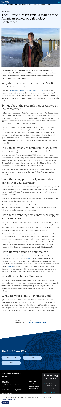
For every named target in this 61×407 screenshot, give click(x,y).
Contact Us (32, 384)
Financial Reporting (6, 393)
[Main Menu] (58, 2)
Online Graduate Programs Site (10, 373)
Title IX (17, 385)
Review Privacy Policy (8, 399)
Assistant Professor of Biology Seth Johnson (26, 90)
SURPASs (9, 266)
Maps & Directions (34, 386)
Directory (4, 376)
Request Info (11, 357)
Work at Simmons (33, 388)
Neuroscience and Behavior (16, 256)
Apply (11, 363)
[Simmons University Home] (5, 2)
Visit (32, 357)
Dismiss (5, 402)
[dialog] (30, 400)
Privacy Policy (5, 389)
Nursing (30, 258)
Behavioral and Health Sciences (37, 322)
